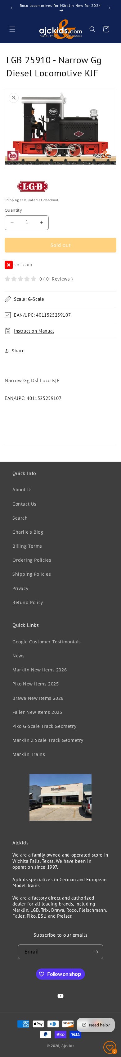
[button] (12, 29)
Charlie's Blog (27, 532)
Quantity (13, 210)
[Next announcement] (109, 8)
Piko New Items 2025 (35, 684)
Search (20, 518)
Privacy (20, 588)
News (18, 656)
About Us (22, 489)
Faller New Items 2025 (37, 712)
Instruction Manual (34, 331)
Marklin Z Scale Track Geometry (47, 740)
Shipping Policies (31, 574)
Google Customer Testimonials (46, 642)
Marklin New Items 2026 (39, 670)
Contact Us (24, 504)
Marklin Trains (28, 754)
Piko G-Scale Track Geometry (44, 726)
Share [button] (18, 350)
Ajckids (67, 1045)
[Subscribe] (96, 951)
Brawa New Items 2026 (38, 698)
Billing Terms (27, 546)
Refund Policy (27, 602)
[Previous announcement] (11, 8)
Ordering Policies (31, 560)
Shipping (12, 200)
